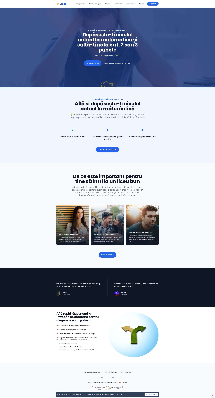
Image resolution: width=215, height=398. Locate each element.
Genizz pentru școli (95, 4)
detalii (122, 394)
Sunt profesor (130, 4)
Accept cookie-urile (151, 394)
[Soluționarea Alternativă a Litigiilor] (115, 388)
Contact (141, 4)
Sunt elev (108, 4)
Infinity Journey (80, 4)
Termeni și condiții (126, 372)
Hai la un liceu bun (107, 255)
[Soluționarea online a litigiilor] (99, 388)
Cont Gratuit (152, 4)
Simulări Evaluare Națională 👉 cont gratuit (117, 63)
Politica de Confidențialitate (92, 372)
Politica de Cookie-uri (110, 372)
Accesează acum (93, 63)
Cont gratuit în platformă (107, 149)
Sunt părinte (118, 4)
